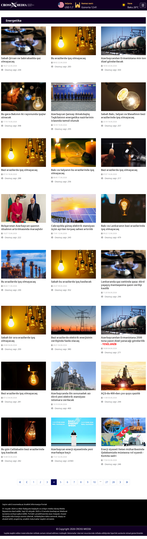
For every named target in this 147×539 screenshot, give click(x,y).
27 (106, 482)
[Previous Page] (27, 482)
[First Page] (20, 482)
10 (94, 482)
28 (113, 482)
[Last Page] (127, 482)
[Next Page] (120, 482)
